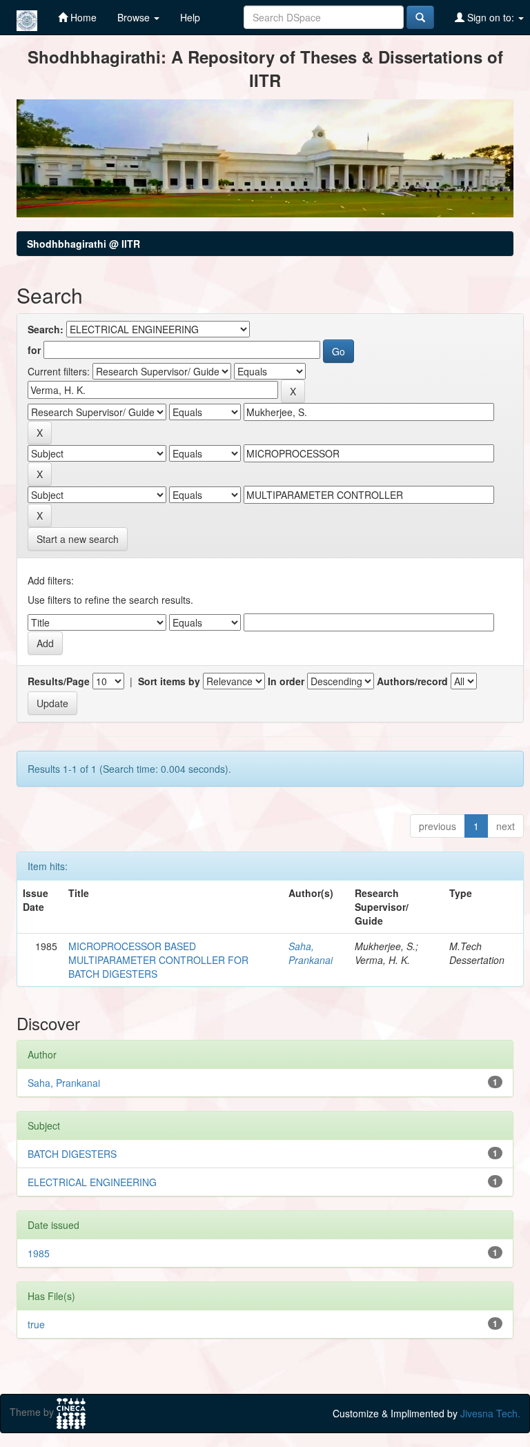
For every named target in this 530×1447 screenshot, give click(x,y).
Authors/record (412, 681)
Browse (135, 17)
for (34, 350)
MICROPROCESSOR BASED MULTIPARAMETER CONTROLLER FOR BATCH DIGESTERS (158, 960)
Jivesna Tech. (490, 1413)
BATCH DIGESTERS (72, 1154)
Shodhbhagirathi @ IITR (83, 243)
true (36, 1324)
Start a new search (78, 539)
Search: (45, 329)
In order (286, 681)
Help (190, 17)
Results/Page (59, 681)
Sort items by (169, 681)
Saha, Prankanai (310, 953)
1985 (39, 1253)
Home (82, 17)
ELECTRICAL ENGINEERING (92, 1182)
